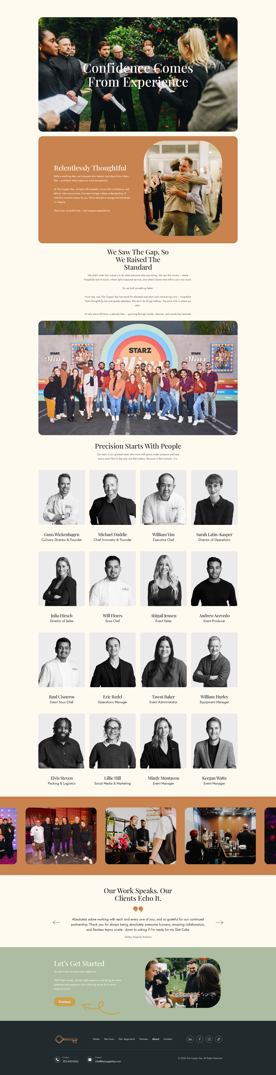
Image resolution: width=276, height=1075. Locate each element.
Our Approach (127, 1039)
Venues (143, 1039)
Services (109, 1039)
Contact (168, 1039)
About (155, 1039)
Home (96, 1039)
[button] (56, 922)
